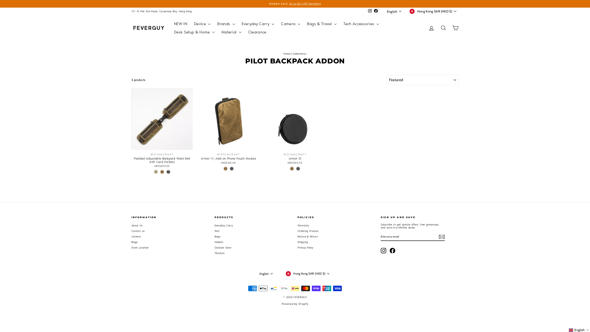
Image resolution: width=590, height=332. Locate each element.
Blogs (134, 242)
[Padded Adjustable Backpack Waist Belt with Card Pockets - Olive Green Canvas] (156, 172)
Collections (298, 53)
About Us (137, 225)
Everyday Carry (256, 23)
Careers (136, 236)
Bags (218, 236)
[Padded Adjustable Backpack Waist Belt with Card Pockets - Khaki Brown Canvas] (162, 172)
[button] (579, 330)
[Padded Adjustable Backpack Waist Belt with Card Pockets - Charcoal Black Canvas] (168, 172)
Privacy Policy (305, 247)
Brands (224, 23)
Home (286, 53)
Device (200, 23)
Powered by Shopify (295, 303)
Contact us (138, 231)
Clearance (257, 32)
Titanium (220, 253)
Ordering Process (308, 231)
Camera (288, 23)
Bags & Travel (320, 23)
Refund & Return (308, 236)
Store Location (140, 247)
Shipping (303, 242)
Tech (217, 231)
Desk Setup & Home (192, 32)
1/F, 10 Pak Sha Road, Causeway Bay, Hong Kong (161, 11)
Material (229, 32)
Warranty (303, 225)
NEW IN (180, 23)
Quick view (162, 145)
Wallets (219, 242)
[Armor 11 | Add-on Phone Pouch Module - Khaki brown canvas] (225, 168)
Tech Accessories (359, 23)
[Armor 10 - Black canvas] (298, 168)
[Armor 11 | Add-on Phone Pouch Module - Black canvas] (232, 168)
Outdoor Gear (223, 247)
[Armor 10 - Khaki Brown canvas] (292, 168)
